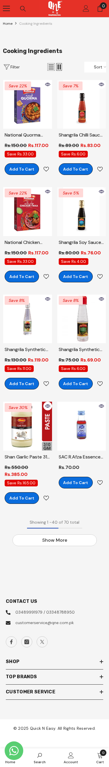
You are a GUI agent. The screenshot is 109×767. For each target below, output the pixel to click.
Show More (54, 540)
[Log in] (86, 8)
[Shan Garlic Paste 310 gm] (27, 426)
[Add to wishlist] (46, 169)
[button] (51, 67)
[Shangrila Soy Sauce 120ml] (81, 211)
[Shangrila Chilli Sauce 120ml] (81, 104)
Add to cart (21, 169)
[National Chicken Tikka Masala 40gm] (27, 211)
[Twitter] (42, 641)
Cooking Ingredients (35, 23)
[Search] (22, 8)
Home (7, 23)
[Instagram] (26, 641)
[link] (39, 758)
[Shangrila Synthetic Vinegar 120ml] (81, 319)
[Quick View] (47, 84)
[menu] (6, 8)
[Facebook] (11, 641)
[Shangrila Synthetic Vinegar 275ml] (27, 319)
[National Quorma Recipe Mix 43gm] (27, 104)
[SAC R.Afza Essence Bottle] (81, 426)
